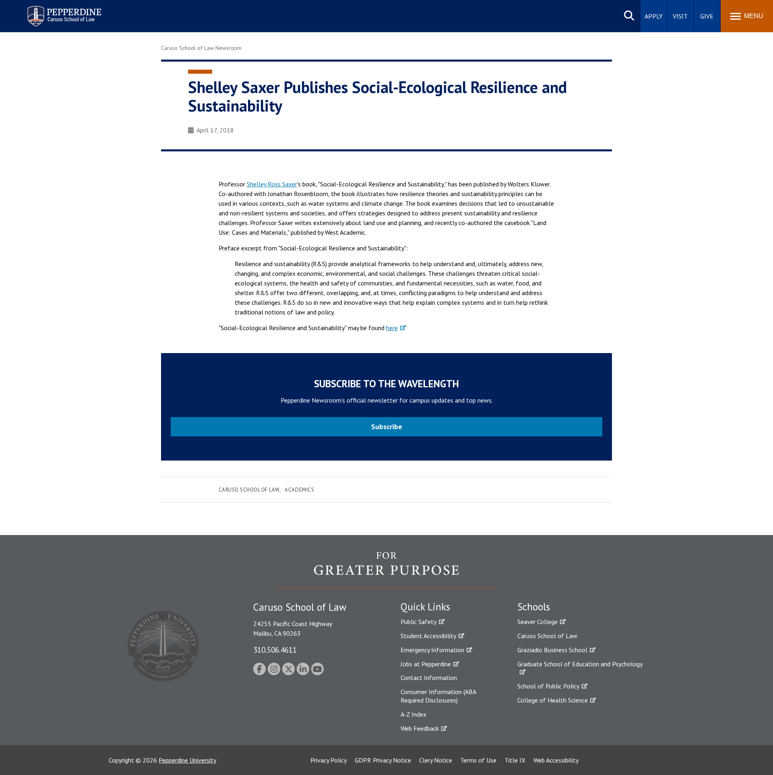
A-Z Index (413, 714)
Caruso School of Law (249, 489)
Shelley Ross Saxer (272, 184)
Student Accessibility (428, 636)
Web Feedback (420, 728)
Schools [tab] (533, 606)
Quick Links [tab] (425, 606)
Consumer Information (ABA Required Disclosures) (438, 696)
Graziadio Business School (552, 650)
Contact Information (429, 678)
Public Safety (418, 622)
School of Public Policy (548, 686)
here (392, 328)
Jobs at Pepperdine (426, 664)
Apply (654, 16)
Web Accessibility (556, 760)
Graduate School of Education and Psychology (580, 664)
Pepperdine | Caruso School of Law (63, 11)
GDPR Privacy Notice (383, 760)
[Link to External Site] (386, 569)
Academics (299, 489)
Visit (680, 16)
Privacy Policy (328, 760)
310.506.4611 (275, 650)
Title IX (514, 760)
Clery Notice (435, 760)
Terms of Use (478, 760)
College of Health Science (552, 700)
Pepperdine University (187, 760)
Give (706, 16)
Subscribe (386, 426)
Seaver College (537, 622)
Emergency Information (432, 650)
